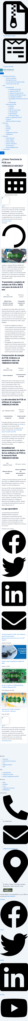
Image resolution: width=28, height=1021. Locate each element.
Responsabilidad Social (12, 147)
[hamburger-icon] (2, 73)
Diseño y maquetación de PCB (14, 117)
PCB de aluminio (13, 112)
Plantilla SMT (12, 102)
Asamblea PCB (10, 87)
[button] (14, 542)
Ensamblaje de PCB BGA (15, 97)
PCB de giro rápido (14, 115)
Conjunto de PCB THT (15, 91)
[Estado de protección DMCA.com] (8, 891)
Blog (7, 125)
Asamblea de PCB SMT (15, 89)
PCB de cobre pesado (14, 110)
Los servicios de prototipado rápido (15, 82)
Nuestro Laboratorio (11, 143)
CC (23, 382)
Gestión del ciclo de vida (12, 84)
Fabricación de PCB (11, 104)
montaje (21, 424)
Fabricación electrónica (9, 76)
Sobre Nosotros (10, 138)
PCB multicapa (13, 113)
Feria (7, 130)
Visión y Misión (10, 140)
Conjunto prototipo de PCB (16, 93)
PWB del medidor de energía (13, 121)
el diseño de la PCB (11, 432)
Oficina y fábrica (10, 142)
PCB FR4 (11, 106)
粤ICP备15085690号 (10, 896)
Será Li (3, 206)
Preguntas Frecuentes (12, 132)
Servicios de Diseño (11, 78)
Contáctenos (6, 149)
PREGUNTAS (9, 134)
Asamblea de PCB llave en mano (17, 95)
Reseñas (8, 128)
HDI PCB (11, 108)
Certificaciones (10, 145)
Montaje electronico (11, 80)
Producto (8, 119)
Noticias (8, 127)
